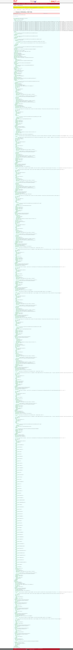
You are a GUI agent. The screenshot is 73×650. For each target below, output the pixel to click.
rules (17, 132)
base (16, 88)
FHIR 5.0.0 (36, 648)
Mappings (24, 9)
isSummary (16, 159)
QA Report (20, 649)
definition (16, 221)
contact (15, 58)
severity (17, 93)
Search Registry (23, 3)
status (16, 20)
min (15, 86)
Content (15, 9)
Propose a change (32, 649)
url (18, 41)
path (16, 84)
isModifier (16, 103)
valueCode (16, 33)
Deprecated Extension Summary (43, 3)
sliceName (16, 165)
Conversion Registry (28, 3)
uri (15, 70)
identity (16, 69)
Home (14, 3)
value (17, 20)
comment (16, 136)
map (16, 124)
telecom (16, 61)
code (16, 145)
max (15, 87)
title (15, 54)
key (16, 92)
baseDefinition (16, 78)
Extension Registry (18, 3)
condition (16, 120)
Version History (23, 649)
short (16, 107)
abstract (15, 73)
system (16, 50)
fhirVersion (16, 68)
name (14, 53)
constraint (17, 97)
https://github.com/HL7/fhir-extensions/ (26, 7)
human (17, 94)
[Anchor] (32, 11)
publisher (15, 57)
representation (17, 106)
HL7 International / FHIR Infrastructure (21, 648)
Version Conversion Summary (35, 3)
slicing (17, 133)
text (15, 31)
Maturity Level (45, 13)
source (17, 96)
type (14, 77)
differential (16, 581)
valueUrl (18, 117)
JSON (29, 9)
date (14, 56)
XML (26, 9)
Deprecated (19, 13)
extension (15, 32)
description (17, 218)
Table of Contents (17, 649)
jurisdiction (16, 63)
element (16, 83)
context (15, 74)
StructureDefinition (16, 18)
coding (16, 64)
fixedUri (16, 257)
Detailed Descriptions (19, 9)
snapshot (15, 79)
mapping (16, 122)
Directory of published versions (40, 7)
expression (17, 101)
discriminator (18, 215)
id (17, 83)
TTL (31, 9)
